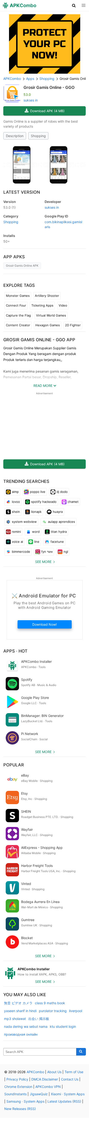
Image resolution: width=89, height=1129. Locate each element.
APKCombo (12, 79)
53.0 (9, 207)
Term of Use (74, 1072)
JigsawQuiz (39, 1094)
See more (43, 562)
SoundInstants (15, 1094)
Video (63, 305)
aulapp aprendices (61, 522)
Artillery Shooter (47, 296)
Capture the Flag (18, 315)
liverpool (75, 1011)
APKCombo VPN (48, 1087)
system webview (24, 522)
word (36, 531)
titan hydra (59, 531)
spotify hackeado (43, 502)
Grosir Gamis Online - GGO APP (39, 339)
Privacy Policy (17, 1079)
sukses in (30, 100)
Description (14, 136)
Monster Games (18, 296)
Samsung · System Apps (25, 1101)
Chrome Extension (18, 1087)
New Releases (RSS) (20, 1109)
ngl (66, 551)
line (36, 541)
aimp (15, 492)
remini (16, 531)
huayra (58, 512)
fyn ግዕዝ (46, 551)
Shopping (38, 136)
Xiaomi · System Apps (67, 1094)
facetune (57, 541)
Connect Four (16, 305)
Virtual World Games (51, 315)
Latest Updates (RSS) (64, 1101)
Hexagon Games (47, 325)
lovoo (16, 502)
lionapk (36, 512)
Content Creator (18, 325)
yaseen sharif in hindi (20, 1011)
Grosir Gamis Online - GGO (49, 87)
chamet (73, 502)
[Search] (81, 1052)
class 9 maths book (50, 1003)
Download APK (47, 111)
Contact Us (69, 1079)
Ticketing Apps (42, 305)
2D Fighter (73, 325)
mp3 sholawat (15, 1019)
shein (16, 512)
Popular (13, 764)
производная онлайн (20, 1034)
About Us (54, 1072)
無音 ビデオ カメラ (18, 1003)
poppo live (37, 492)
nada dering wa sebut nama (25, 1026)
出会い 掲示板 (38, 1019)
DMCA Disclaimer (44, 1079)
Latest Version (21, 192)
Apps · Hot (15, 651)
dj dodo (62, 492)
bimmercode (21, 551)
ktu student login (63, 1026)
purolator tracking (53, 1011)
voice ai (17, 541)
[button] (74, 5)
